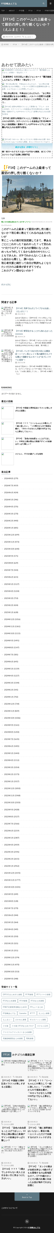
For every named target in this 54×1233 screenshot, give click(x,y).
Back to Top (27, 1197)
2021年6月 (8, 915)
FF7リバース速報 (43, 994)
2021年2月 (8, 943)
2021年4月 (8, 929)
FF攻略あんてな (9, 1013)
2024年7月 (8, 654)
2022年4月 (8, 845)
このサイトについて (9, 1208)
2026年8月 (8, 478)
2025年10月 (9, 549)
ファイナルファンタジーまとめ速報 (17, 1032)
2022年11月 (9, 795)
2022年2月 (8, 859)
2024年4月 (8, 676)
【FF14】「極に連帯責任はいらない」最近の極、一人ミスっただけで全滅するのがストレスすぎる (40, 1132)
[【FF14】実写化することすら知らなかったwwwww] (7, 335)
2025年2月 (8, 605)
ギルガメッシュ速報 (38, 1019)
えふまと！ (29, 37)
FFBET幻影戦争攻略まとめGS (15, 1007)
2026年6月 (8, 492)
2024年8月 (8, 647)
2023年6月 (8, 746)
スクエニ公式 (42, 1026)
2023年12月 (9, 704)
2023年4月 (8, 760)
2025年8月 (8, 563)
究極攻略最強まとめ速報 (13, 1038)
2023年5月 (8, 753)
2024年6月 (8, 661)
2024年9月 (8, 640)
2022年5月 (8, 838)
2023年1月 (8, 781)
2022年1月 (8, 866)
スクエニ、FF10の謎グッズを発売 (29, 454)
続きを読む (6, 284)
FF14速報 (23, 1001)
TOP (3, 10)
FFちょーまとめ (36, 1007)
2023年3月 (8, 767)
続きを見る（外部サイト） (27, 147)
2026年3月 (8, 514)
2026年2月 (8, 521)
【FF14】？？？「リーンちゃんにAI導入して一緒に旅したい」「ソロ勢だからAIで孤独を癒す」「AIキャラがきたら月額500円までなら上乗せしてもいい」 (40, 1089)
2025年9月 (8, 556)
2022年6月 (8, 831)
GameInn (22, 1013)
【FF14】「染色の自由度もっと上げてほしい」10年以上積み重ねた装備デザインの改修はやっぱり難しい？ (33, 441)
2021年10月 (9, 887)
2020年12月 (9, 957)
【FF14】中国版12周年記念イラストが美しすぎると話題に (13, 1083)
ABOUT (12, 10)
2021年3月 (8, 936)
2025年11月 (9, 542)
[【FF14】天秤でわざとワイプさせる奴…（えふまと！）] (7, 313)
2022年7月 (8, 824)
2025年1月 (8, 612)
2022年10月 (9, 802)
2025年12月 (9, 535)
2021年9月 (8, 894)
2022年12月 (9, 788)
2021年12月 (9, 873)
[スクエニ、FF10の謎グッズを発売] (7, 459)
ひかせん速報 (20, 1019)
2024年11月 (9, 626)
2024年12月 (9, 619)
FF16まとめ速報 (37, 1001)
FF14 (39, 10)
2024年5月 (8, 669)
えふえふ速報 (44, 1013)
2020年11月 (9, 964)
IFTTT (32, 1013)
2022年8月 (8, 816)
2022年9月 (8, 809)
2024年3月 (8, 683)
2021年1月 (8, 950)
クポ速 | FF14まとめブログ (23, 1026)
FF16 (30, 10)
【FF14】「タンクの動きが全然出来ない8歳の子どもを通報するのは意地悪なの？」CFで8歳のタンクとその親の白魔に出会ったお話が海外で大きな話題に (40, 1175)
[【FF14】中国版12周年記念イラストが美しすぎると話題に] (7, 413)
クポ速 (5, 1026)
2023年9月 (8, 725)
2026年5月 (8, 499)
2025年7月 (8, 570)
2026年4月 (8, 506)
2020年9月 (8, 979)
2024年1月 (8, 697)
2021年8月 (8, 901)
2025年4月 (8, 591)
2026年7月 (8, 485)
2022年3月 (8, 852)
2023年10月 (9, 718)
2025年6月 (8, 577)
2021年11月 (9, 880)
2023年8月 (8, 732)
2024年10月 (9, 633)
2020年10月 (9, 971)
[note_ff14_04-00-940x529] (27, 212)
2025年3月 (8, 598)
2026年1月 (8, 528)
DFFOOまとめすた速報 (12, 994)
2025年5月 (8, 584)
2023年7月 (8, 739)
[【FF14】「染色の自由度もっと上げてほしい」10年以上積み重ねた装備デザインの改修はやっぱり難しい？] (7, 443)
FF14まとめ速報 (9, 1001)
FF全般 (21, 10)
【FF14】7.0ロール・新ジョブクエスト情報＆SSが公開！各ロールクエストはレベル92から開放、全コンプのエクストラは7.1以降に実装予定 (26, 151)
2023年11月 (9, 711)
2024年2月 (8, 690)
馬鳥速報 (29, 1038)
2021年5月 (8, 922)
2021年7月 (8, 908)
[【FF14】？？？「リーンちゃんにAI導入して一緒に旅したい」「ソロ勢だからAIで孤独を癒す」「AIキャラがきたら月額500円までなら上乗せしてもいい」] (7, 428)
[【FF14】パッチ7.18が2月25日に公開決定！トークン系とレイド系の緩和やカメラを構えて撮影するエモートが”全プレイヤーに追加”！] (7, 355)
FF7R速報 (29, 994)
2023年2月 (8, 774)
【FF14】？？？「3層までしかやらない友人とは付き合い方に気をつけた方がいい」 (13, 1174)
